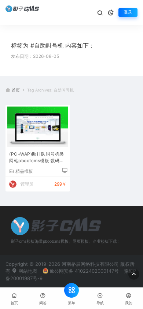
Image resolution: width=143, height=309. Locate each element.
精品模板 (24, 171)
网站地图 (27, 271)
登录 (128, 12)
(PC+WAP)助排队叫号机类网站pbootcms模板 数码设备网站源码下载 (36, 158)
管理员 (26, 184)
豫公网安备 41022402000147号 (84, 271)
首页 (16, 90)
